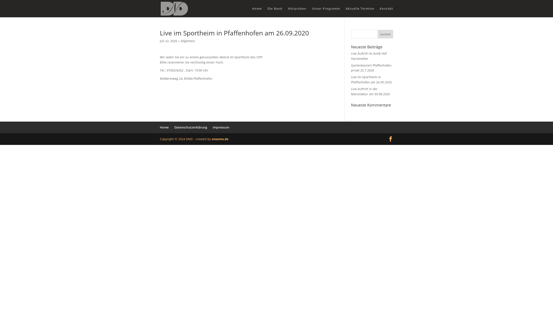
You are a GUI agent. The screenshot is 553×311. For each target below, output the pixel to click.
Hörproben (297, 9)
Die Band (274, 9)
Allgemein (188, 41)
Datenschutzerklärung (190, 127)
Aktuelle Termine (360, 9)
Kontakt (386, 9)
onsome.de (220, 139)
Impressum (221, 127)
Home (257, 9)
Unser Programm (326, 9)
